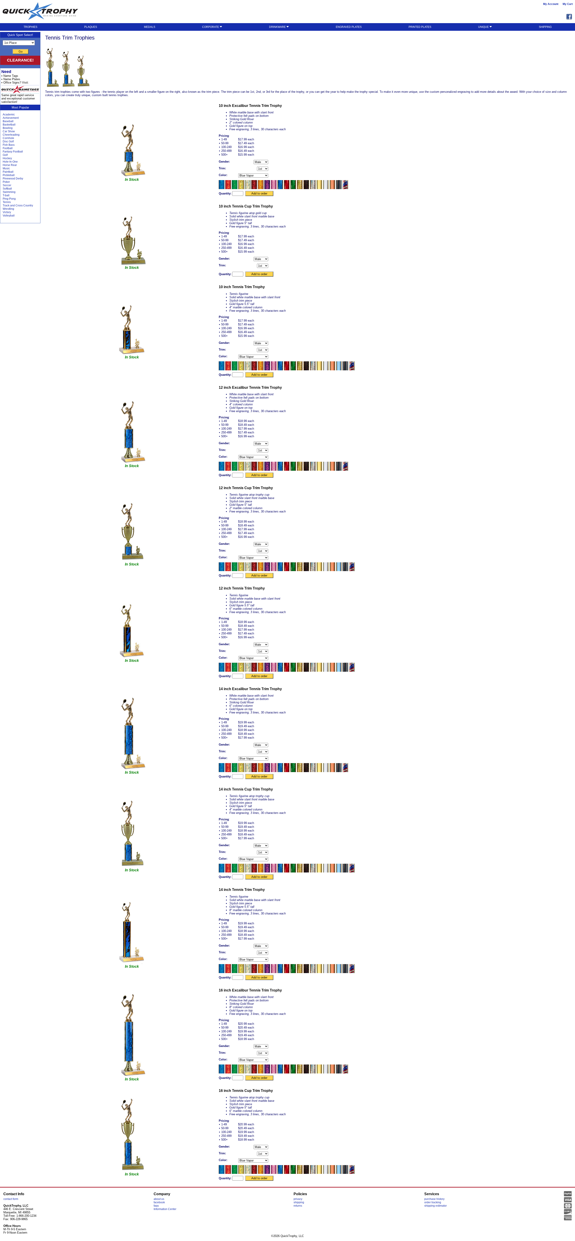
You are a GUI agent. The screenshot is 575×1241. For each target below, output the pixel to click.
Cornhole (8, 138)
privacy (298, 1199)
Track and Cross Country (18, 205)
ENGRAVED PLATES (349, 27)
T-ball (6, 195)
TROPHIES (30, 27)
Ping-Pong (9, 198)
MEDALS (149, 27)
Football (8, 148)
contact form (10, 1199)
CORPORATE (211, 27)
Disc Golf (8, 141)
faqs (156, 1205)
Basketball (9, 124)
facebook (159, 1202)
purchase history (434, 1199)
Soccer (7, 185)
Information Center (165, 1209)
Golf (5, 155)
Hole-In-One (10, 161)
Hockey (7, 158)
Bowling (8, 128)
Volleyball (9, 215)
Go (20, 51)
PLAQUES (90, 27)
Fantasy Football (13, 151)
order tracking (432, 1202)
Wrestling (8, 208)
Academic (9, 114)
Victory (7, 212)
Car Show (9, 131)
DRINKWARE (277, 27)
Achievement (11, 117)
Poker (6, 181)
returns (298, 1205)
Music (6, 168)
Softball (7, 188)
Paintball (8, 171)
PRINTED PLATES (420, 27)
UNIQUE (483, 27)
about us (159, 1199)
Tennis (7, 202)
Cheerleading (11, 134)
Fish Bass (9, 144)
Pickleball (9, 175)
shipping (299, 1202)
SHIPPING (545, 27)
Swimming (9, 192)
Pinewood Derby (13, 178)
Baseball (8, 121)
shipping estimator (435, 1205)
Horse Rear (10, 165)
